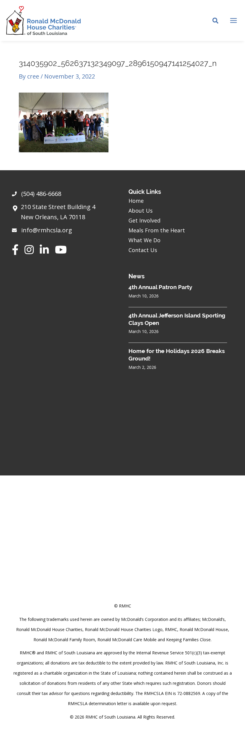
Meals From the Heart (156, 230)
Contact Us (142, 250)
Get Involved (144, 220)
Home (136, 200)
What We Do (144, 240)
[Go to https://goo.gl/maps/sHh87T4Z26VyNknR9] (64, 213)
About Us (140, 210)
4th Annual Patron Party (160, 287)
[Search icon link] (215, 21)
